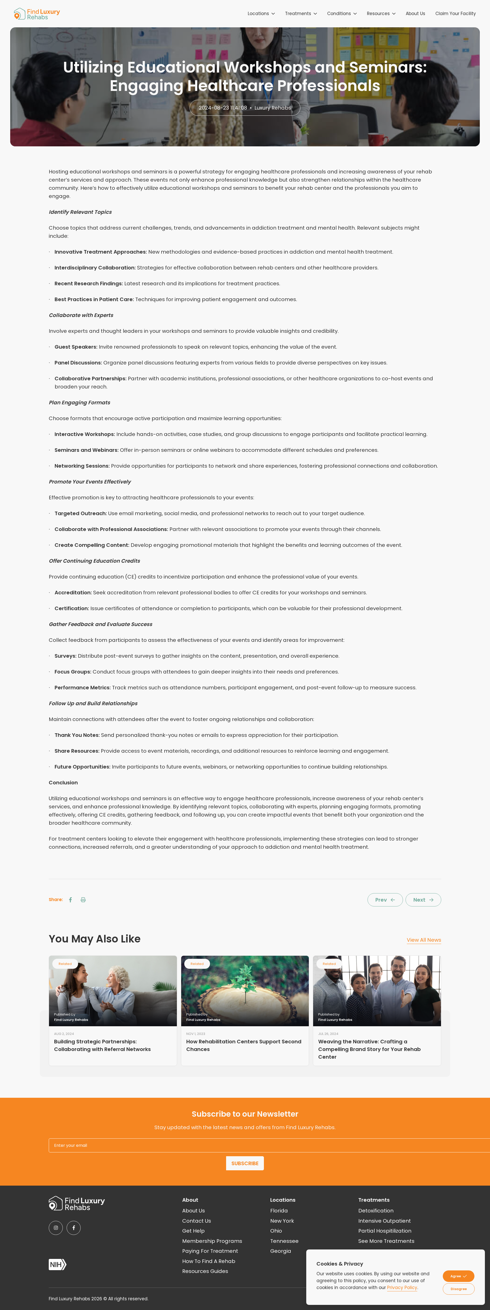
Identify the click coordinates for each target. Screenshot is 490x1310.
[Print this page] (83, 899)
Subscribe (245, 1163)
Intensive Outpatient (384, 1220)
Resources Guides (205, 1271)
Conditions (339, 13)
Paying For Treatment (210, 1251)
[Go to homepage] (37, 14)
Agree (455, 1276)
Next (419, 899)
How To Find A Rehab (208, 1261)
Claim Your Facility (455, 13)
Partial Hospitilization (384, 1230)
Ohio (276, 1230)
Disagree (459, 1289)
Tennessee (284, 1241)
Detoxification (376, 1210)
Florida (279, 1210)
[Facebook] (74, 1228)
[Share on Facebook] (70, 899)
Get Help (193, 1230)
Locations (258, 13)
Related (65, 963)
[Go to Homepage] (77, 1203)
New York (282, 1220)
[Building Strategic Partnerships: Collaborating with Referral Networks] (113, 991)
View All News (424, 939)
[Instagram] (56, 1228)
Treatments (298, 13)
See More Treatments (386, 1241)
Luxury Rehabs (272, 107)
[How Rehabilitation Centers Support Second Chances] (245, 991)
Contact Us (196, 1220)
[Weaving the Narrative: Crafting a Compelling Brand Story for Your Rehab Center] (377, 991)
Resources (378, 13)
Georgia (280, 1251)
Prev (381, 899)
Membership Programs (212, 1241)
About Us (415, 13)
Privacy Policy (402, 1287)
